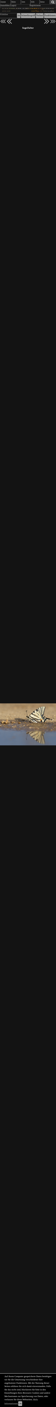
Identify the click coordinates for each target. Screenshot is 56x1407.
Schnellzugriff (28, 15)
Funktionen (50, 15)
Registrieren (35, 5)
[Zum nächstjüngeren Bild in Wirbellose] (9, 21)
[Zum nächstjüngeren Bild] (3, 21)
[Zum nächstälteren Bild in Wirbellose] (46, 21)
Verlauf (39, 15)
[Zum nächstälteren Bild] (53, 21)
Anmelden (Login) (8, 5)
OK (20, 1403)
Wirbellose (4, 14)
